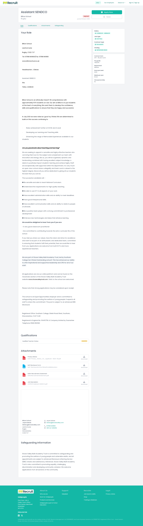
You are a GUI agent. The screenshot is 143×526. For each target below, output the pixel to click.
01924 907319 (22, 512)
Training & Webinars (90, 500)
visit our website (51, 428)
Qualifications (32, 26)
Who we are (44, 494)
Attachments (45, 26)
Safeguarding (59, 26)
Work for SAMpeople (46, 497)
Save (108, 17)
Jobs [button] (97, 3)
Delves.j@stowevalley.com (55, 423)
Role (22, 26)
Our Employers (109, 3)
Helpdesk (65, 494)
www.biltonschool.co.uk (30, 61)
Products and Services (47, 500)
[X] (22, 516)
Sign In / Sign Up (134, 3)
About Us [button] (121, 3)
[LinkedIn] (19, 516)
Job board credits (89, 494)
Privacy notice (110, 494)
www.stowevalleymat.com (38, 279)
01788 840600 (51, 426)
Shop (85, 497)
